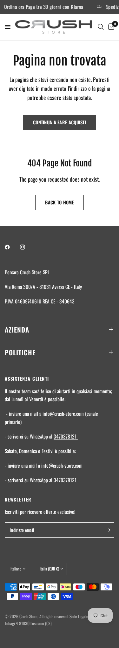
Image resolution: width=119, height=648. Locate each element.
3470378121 (66, 436)
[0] (110, 27)
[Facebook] (12, 247)
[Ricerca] (101, 27)
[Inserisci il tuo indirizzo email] (108, 530)
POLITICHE (20, 352)
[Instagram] (27, 247)
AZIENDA (17, 329)
